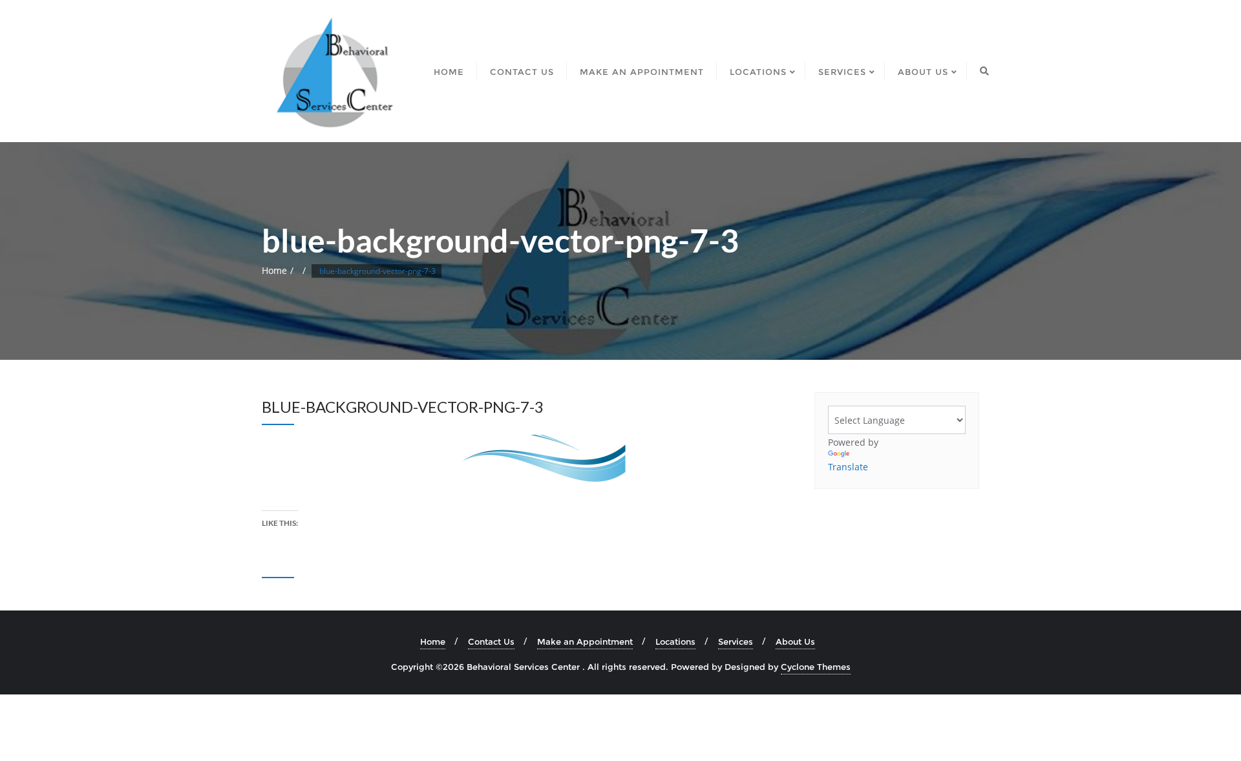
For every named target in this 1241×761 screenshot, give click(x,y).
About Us (795, 641)
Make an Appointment (585, 641)
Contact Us (491, 641)
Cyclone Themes (816, 667)
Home (274, 270)
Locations (675, 641)
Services (735, 641)
